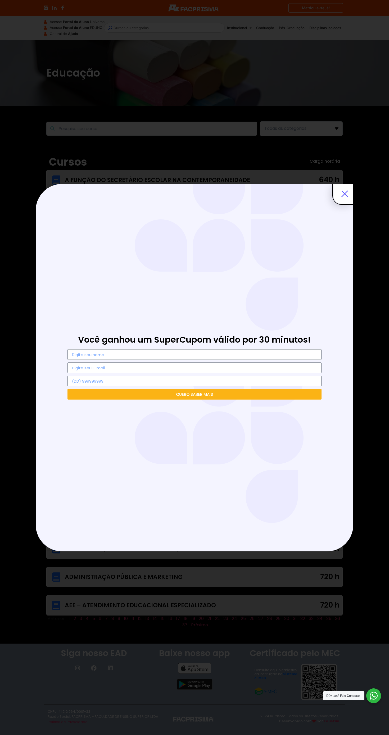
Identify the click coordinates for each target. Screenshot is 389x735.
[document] (194, 367)
